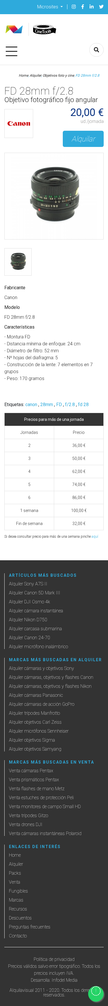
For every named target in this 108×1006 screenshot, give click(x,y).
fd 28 (83, 404)
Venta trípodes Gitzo (28, 815)
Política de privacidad (54, 959)
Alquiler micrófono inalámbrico (38, 646)
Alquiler (35, 75)
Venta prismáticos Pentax (34, 779)
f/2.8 (70, 404)
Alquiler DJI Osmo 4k (29, 602)
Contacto (18, 936)
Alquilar (83, 138)
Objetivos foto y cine (58, 75)
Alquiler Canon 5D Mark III (34, 593)
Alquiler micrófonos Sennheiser (39, 731)
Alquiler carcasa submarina (35, 628)
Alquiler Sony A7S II (28, 584)
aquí (95, 537)
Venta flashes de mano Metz (37, 788)
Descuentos (20, 918)
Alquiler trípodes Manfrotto (34, 713)
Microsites (48, 6)
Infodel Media (64, 980)
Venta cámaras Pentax (31, 770)
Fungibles (18, 891)
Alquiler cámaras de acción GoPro (41, 704)
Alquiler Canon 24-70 (29, 637)
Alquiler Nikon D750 (28, 619)
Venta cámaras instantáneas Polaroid (45, 833)
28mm (46, 404)
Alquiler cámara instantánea (36, 610)
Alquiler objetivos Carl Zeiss (35, 722)
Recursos (18, 909)
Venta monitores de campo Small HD (45, 806)
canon (31, 404)
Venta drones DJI (25, 824)
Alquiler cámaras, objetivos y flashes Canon (51, 677)
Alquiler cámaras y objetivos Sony (41, 668)
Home (23, 75)
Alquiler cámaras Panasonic (36, 695)
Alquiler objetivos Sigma (32, 740)
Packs (15, 873)
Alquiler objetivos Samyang (35, 749)
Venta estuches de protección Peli (41, 797)
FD (59, 404)
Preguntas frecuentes (29, 927)
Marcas (16, 900)
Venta (14, 882)
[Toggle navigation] (11, 50)
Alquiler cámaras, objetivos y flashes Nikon (50, 686)
